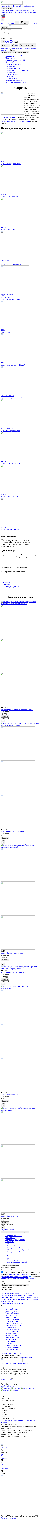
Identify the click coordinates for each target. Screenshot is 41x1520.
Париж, (8, 1337)
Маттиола (6, 582)
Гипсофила (7, 584)
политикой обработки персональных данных (18, 1279)
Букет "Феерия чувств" (10, 1216)
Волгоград (5, 1293)
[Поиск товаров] (3, 41)
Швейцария (16, 1321)
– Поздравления (13, 72)
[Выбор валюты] (2, 19)
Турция (16, 1347)
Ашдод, (8, 1311)
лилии (27, 121)
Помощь (20, 12)
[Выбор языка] (3, 16)
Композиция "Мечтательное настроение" (17, 710)
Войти (25, 23)
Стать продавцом (7, 10)
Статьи (9, 62)
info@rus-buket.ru (7, 1386)
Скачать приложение (9, 1518)
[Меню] (16, 42)
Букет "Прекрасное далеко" (11, 463)
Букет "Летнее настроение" (11, 528)
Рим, (7, 1343)
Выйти (34, 23)
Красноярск (14, 1295)
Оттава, (8, 1335)
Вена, (7, 1315)
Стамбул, (8, 1347)
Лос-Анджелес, (11, 1325)
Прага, (8, 1339)
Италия (12, 1343)
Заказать (5, 716)
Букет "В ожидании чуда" (11, 163)
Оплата (23, 6)
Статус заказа (9, 23)
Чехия (13, 1339)
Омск (22, 1297)
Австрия (13, 1315)
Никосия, (9, 1333)
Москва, (8, 1331)
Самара (8, 1299)
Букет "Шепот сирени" (10, 1094)
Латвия (13, 1341)
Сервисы (27, 12)
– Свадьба (10, 66)
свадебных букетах (8, 117)
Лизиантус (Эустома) (11, 587)
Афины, (8, 1309)
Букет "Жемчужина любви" (11, 297)
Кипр (15, 1333)
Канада (14, 1335)
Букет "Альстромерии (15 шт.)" (13, 364)
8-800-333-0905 (26, 1357)
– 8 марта (10, 76)
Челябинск (9, 1301)
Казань (31, 1293)
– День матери (12, 78)
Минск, (8, 1329)
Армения (15, 1319)
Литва (16, 1317)
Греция (15, 1309)
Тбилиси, (9, 1349)
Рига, (7, 1341)
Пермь (27, 1297)
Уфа (2, 1301)
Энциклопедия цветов (15, 60)
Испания (16, 1327)
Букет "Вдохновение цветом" (12, 953)
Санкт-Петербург (18, 1299)
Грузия (15, 1349)
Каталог (4, 6)
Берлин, (8, 1313)
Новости (10, 58)
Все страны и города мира (11, 1353)
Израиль (15, 1311)
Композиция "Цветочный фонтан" (14, 973)
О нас (10, 6)
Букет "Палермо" (7, 331)
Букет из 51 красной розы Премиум (15, 397)
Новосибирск (14, 1297)
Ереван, (8, 1319)
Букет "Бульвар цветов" (10, 196)
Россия (15, 1331)
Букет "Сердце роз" (8, 228)
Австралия (16, 1345)
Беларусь (15, 1329)
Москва (6, 46)
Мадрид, (8, 1327)
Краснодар (5, 1295)
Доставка (16, 6)
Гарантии (30, 6)
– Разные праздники (14, 80)
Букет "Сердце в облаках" (11, 495)
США (20, 1325)
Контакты (12, 12)
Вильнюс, (9, 1317)
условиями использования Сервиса (14, 1277)
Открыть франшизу (22, 10)
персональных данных (18, 1274)
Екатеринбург (22, 1293)
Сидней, (8, 1345)
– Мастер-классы (13, 64)
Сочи (28, 1299)
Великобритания (18, 1323)
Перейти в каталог (8, 1230)
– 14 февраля (11, 74)
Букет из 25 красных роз (10, 430)
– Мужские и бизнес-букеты (17, 70)
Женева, (8, 1321)
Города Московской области (12, 1303)
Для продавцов (7, 8)
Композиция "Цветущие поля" (13, 831)
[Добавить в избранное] (3, 721)
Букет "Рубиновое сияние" (11, 262)
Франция (15, 1337)
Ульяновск (34, 1299)
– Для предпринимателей (16, 82)
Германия (15, 1313)
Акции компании (13, 56)
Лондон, (8, 1323)
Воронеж (13, 1293)
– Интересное (12, 68)
